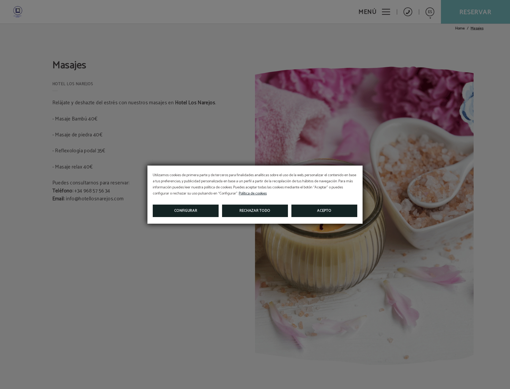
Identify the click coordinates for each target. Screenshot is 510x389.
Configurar (185, 211)
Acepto (324, 211)
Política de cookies (253, 194)
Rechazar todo (255, 211)
